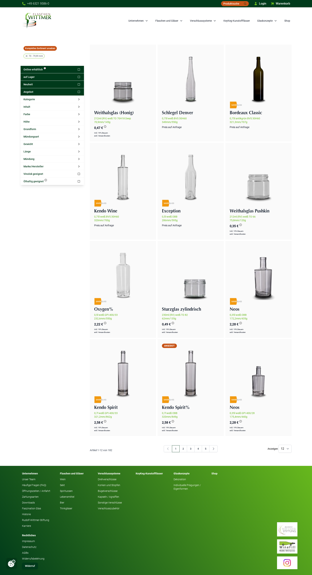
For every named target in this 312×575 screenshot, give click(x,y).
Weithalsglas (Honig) (114, 113)
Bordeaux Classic (246, 113)
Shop (287, 20)
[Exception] (190, 176)
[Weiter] (213, 448)
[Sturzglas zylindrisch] (190, 274)
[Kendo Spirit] (123, 372)
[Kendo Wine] (123, 176)
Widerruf (30, 565)
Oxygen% (103, 309)
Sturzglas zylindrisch (181, 309)
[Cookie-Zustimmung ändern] (11, 563)
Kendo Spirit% (176, 407)
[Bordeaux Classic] (258, 77)
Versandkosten (104, 136)
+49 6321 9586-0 (38, 3)
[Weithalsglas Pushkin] (258, 176)
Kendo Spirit (106, 407)
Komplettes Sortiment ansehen (40, 48)
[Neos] (258, 274)
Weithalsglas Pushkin (249, 211)
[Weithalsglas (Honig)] (123, 77)
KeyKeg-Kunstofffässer (236, 20)
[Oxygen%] (123, 274)
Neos (234, 309)
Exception (171, 211)
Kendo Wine (105, 211)
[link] (168, 448)
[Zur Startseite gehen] (36, 21)
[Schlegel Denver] (190, 77)
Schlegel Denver (177, 113)
